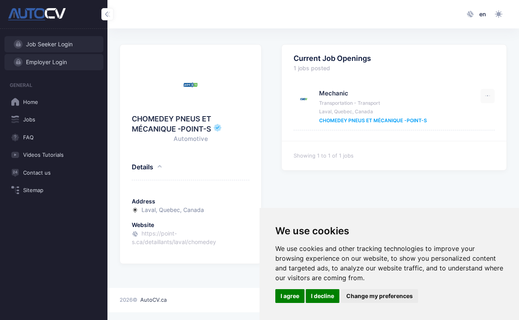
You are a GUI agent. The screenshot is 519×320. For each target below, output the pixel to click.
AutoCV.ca (153, 299)
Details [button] (142, 167)
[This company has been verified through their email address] (217, 129)
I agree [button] (290, 295)
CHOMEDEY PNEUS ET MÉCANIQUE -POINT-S (373, 120)
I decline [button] (322, 295)
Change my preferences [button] (379, 295)
